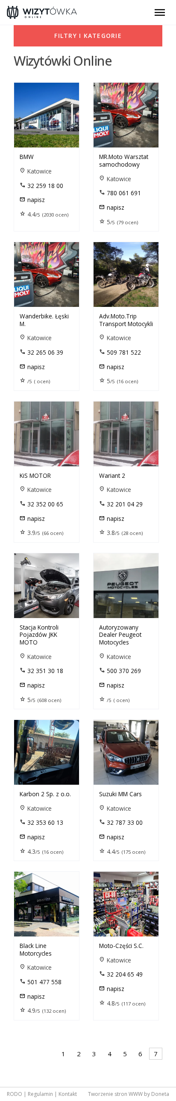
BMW (27, 157)
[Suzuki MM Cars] (126, 752)
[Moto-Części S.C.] (126, 904)
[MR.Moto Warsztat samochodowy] (126, 115)
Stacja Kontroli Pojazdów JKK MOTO (39, 634)
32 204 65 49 (121, 974)
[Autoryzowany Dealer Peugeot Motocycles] (126, 585)
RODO (14, 1094)
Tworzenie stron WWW (115, 1094)
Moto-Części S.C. (121, 946)
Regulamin (40, 1094)
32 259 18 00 (41, 186)
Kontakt (68, 1094)
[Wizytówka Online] (42, 12)
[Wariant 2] (126, 434)
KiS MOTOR (35, 475)
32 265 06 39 (41, 352)
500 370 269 (120, 671)
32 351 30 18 (41, 671)
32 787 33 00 (121, 822)
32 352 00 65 (41, 504)
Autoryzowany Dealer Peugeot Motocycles (120, 634)
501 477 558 (41, 982)
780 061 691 (120, 193)
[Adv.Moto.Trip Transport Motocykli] (126, 274)
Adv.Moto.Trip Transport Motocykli (126, 320)
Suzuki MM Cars (120, 794)
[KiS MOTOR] (46, 434)
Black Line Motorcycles (36, 949)
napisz (32, 200)
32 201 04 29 (121, 504)
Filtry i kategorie (88, 36)
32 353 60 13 (41, 822)
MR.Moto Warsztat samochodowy (123, 160)
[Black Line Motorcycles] (46, 904)
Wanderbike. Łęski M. (44, 320)
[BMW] (46, 115)
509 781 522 (120, 352)
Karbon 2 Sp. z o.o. (45, 794)
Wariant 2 (112, 475)
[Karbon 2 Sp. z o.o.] (46, 752)
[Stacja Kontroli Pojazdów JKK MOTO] (46, 585)
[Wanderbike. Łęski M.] (46, 274)
